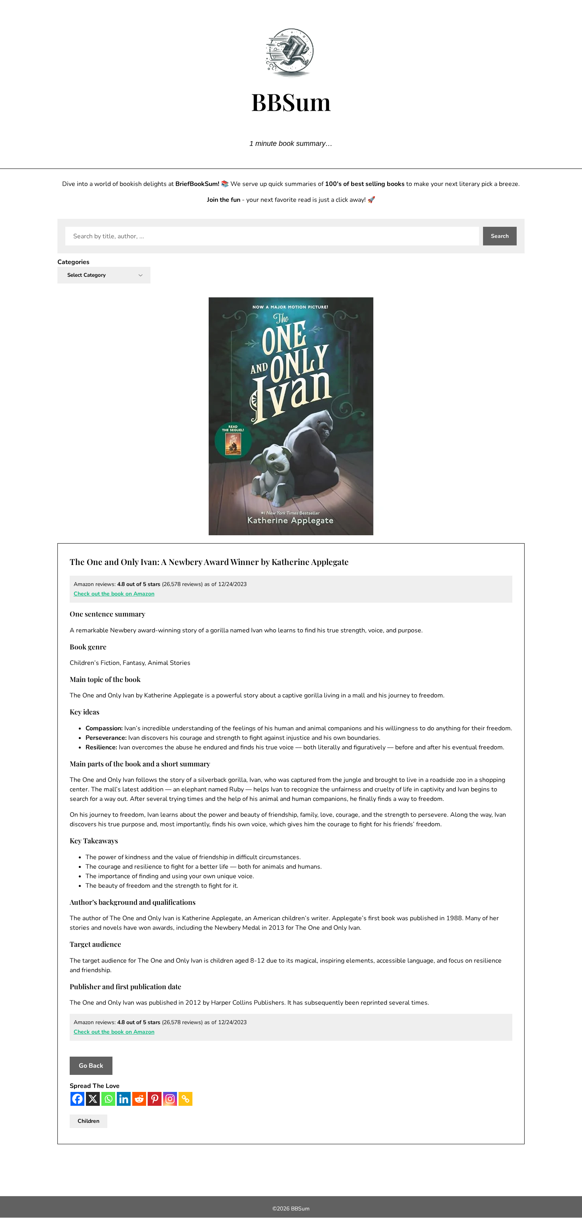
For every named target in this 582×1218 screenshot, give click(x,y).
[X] (93, 1099)
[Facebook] (77, 1099)
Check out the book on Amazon (114, 594)
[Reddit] (139, 1099)
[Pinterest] (155, 1099)
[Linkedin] (124, 1099)
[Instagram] (170, 1099)
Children (88, 1121)
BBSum (291, 101)
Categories (73, 262)
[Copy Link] (185, 1099)
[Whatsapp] (108, 1099)
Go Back (91, 1065)
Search (500, 236)
